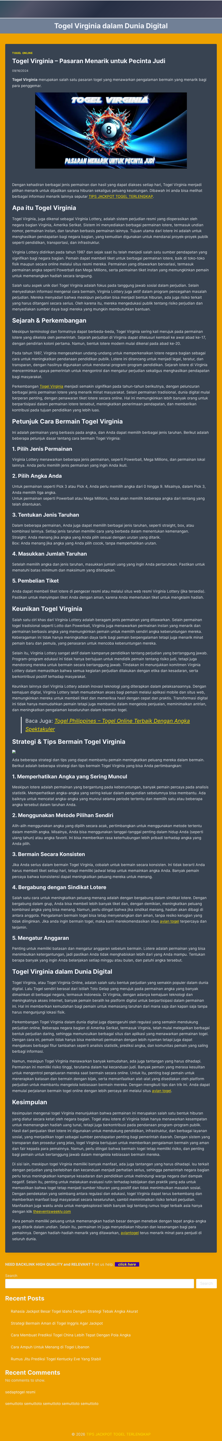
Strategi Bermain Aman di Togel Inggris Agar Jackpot (57, 1323)
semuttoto (14, 1403)
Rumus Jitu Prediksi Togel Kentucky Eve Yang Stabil (56, 1359)
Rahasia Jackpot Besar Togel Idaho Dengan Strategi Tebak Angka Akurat (74, 1311)
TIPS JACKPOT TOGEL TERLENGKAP (118, 1434)
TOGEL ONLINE (22, 53)
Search (11, 1275)
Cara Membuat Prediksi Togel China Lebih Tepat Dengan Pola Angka (71, 1335)
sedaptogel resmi (20, 1392)
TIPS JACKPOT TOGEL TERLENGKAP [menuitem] (121, 196)
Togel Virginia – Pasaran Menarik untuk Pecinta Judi (88, 61)
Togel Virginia (51, 386)
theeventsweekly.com (52, 1211)
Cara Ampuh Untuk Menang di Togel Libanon (50, 1347)
